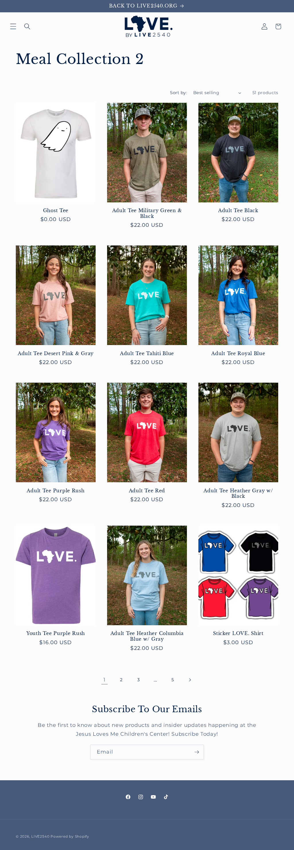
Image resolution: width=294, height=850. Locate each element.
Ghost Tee (55, 210)
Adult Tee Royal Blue (238, 353)
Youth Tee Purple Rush (55, 633)
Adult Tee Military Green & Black (147, 213)
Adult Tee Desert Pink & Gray (56, 353)
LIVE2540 (40, 836)
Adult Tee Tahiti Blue (147, 353)
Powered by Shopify (70, 836)
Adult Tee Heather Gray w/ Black (238, 493)
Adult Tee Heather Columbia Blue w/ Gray (147, 636)
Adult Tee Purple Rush (55, 490)
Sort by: (178, 92)
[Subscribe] (197, 752)
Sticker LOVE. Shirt (238, 633)
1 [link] (104, 680)
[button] (13, 26)
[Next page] (189, 680)
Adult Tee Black (238, 210)
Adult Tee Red (147, 490)
